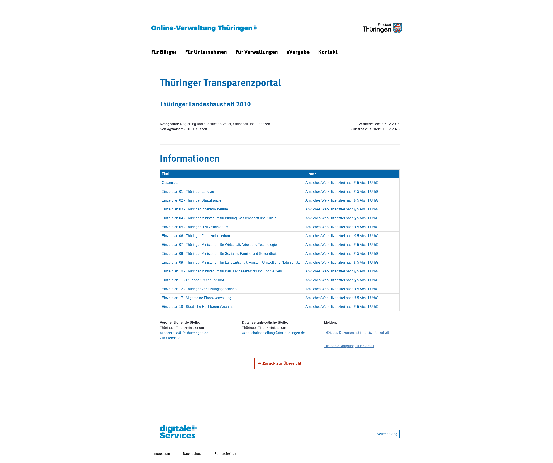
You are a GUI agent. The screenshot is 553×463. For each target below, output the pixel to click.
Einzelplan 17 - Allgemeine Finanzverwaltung (196, 298)
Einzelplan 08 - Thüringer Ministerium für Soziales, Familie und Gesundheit (219, 253)
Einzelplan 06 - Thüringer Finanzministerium (196, 236)
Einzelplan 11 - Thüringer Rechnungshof (193, 280)
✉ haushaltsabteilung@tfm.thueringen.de (273, 333)
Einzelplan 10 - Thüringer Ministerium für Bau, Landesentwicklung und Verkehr (222, 271)
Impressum (161, 454)
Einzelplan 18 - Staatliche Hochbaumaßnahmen (198, 307)
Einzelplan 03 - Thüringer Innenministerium (195, 209)
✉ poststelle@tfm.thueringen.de (184, 333)
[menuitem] (163, 52)
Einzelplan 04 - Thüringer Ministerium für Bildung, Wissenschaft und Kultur (219, 218)
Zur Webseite (170, 338)
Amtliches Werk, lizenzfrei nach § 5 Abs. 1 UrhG (341, 183)
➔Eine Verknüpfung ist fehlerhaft (349, 346)
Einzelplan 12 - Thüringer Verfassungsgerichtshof (199, 289)
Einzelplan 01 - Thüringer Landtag (188, 191)
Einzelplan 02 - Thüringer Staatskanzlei (192, 200)
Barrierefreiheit (225, 454)
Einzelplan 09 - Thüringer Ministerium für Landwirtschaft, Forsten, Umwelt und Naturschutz (231, 262)
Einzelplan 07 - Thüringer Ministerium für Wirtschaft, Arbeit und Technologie (219, 245)
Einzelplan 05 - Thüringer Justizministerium (195, 227)
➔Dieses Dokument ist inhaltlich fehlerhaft (356, 332)
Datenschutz (192, 454)
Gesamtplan (171, 183)
